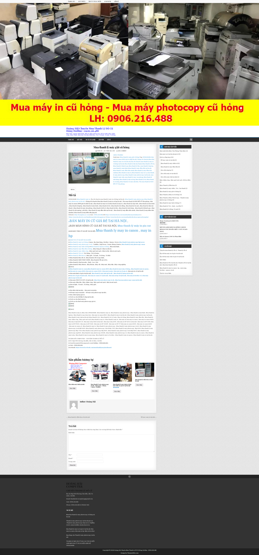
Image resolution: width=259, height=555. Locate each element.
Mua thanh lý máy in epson (139, 269)
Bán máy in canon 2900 (77, 271)
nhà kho (135, 181)
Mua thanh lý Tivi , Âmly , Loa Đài (170, 206)
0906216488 (147, 157)
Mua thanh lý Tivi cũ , (76, 253)
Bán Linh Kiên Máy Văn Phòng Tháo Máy (173, 151)
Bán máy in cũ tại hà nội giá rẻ (169, 154)
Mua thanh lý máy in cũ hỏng (79, 242)
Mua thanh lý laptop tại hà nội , (123, 273)
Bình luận (71, 432)
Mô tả (72, 189)
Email (70, 458)
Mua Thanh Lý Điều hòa (167, 185)
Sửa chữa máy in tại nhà (168, 173)
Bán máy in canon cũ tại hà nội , (98, 275)
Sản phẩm (107, 1)
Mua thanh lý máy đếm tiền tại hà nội (139, 168)
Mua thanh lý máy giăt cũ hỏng (111, 147)
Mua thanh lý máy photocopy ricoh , (81, 244)
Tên (70, 455)
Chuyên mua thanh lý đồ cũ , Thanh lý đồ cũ (173, 250)
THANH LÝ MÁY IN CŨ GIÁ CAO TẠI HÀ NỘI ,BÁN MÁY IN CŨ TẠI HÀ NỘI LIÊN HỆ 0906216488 (80, 543)
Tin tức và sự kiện (94, 1)
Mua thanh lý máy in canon (78, 269)
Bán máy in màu (107, 271)
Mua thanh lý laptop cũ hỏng (100, 246)
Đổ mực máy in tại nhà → (149, 417)
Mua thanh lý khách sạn (120, 166)
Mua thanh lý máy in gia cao (134, 225)
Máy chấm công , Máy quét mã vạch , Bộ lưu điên (175, 180)
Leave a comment (122, 151)
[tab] (72, 189)
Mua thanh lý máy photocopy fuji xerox (131, 242)
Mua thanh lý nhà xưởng (127, 179)
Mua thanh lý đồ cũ (148, 164)
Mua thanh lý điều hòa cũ (78, 255)
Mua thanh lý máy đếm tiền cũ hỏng (81, 249)
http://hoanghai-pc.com (81, 215)
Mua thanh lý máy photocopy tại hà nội (137, 175)
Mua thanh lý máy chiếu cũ (169, 163)
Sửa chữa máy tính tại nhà (169, 177)
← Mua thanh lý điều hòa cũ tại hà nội (78, 417)
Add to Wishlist (118, 155)
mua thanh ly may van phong (134, 177)
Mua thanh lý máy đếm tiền (169, 167)
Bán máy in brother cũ (134, 275)
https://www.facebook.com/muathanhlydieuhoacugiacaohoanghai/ (128, 217)
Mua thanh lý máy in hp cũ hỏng (120, 269)
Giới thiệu (81, 1)
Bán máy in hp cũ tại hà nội (117, 275)
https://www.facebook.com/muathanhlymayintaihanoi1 (93, 347)
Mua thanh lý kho (134, 166)
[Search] (191, 139)
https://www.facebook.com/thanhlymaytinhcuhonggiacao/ (87, 217)
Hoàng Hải (99, 151)
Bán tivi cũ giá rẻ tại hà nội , (79, 275)
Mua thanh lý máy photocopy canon (133, 244)
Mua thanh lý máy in (125, 172)
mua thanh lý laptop (146, 166)
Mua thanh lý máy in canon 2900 (98, 269)
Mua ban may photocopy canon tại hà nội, (128, 280)
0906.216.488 (98, 215)
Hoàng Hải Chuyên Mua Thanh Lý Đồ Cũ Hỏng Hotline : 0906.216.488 (89, 129)
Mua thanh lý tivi (141, 179)
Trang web (71, 461)
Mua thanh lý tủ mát (126, 181)
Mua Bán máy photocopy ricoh (104, 280)
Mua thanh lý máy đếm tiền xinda (123, 170)
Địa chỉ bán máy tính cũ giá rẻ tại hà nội (172, 256)
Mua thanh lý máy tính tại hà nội (102, 273)
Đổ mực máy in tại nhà (168, 160)
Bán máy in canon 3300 (93, 271)
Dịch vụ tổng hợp (165, 157)
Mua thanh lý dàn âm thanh (133, 164)
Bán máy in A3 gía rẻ (120, 271)
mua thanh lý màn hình (120, 168)
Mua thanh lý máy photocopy (134, 199)
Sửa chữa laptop (166, 170)
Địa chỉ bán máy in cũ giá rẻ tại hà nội (171, 253)
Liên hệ (116, 1)
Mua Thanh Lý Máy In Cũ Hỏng (169, 194)
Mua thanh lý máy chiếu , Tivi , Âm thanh (172, 188)
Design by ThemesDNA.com (129, 553)
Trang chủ (71, 1)
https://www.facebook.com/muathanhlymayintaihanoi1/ (123, 215)
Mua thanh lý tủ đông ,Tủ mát (169, 209)
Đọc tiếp (72, 388)
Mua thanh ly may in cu (139, 172)
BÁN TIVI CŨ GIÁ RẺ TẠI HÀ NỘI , (81, 240)
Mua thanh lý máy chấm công (79, 251)
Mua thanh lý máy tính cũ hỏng (79, 246)
